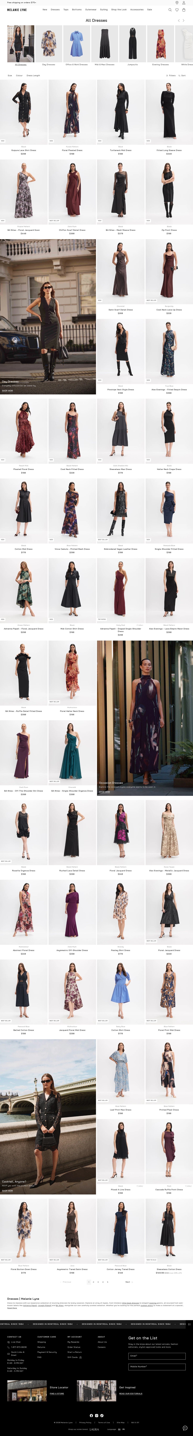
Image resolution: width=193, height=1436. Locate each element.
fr (123, 1429)
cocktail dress (147, 1305)
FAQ (39, 1357)
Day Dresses (48, 65)
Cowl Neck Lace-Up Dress (169, 310)
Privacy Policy (85, 1422)
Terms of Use (104, 1422)
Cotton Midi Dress (24, 549)
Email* (134, 1356)
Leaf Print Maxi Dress (120, 1110)
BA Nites (59, 1305)
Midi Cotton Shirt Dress (72, 629)
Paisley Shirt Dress (120, 950)
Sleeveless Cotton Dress (169, 1269)
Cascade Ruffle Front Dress (169, 1190)
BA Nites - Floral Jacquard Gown (24, 230)
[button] (179, 20)
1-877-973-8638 (19, 1347)
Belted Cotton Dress (24, 1030)
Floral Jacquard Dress (121, 871)
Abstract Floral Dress (23, 950)
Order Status (74, 1347)
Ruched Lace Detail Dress (72, 871)
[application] (185, 1428)
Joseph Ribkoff (44, 1305)
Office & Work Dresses (77, 65)
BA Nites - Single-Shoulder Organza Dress (72, 791)
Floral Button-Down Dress (24, 1269)
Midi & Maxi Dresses (104, 65)
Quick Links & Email (17, 1353)
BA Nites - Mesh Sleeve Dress (120, 230)
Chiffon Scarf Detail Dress (72, 230)
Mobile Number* (139, 1367)
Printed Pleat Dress (169, 1110)
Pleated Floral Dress (24, 469)
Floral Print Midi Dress (169, 1030)
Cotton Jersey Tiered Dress (121, 1269)
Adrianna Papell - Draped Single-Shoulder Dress (120, 630)
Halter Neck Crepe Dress (169, 469)
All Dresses (21, 65)
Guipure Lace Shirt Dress (23, 150)
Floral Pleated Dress (72, 150)
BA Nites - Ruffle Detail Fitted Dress (24, 711)
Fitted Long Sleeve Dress (169, 150)
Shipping (42, 1342)
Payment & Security (47, 1352)
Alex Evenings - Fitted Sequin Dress (169, 390)
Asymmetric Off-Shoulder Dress (72, 950)
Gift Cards (73, 1357)
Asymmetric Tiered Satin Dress (72, 1269)
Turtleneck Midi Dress (121, 150)
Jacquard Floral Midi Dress (72, 1030)
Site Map (121, 1422)
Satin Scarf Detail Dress (121, 310)
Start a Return (75, 1352)
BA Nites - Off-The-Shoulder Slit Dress (23, 791)
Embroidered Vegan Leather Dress (120, 549)
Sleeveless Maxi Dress (121, 469)
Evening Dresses (160, 65)
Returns (41, 1347)
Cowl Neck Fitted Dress (72, 469)
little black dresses (130, 1303)
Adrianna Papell (30, 1305)
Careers (102, 1347)
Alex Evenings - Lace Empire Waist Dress (169, 629)
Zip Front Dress (169, 230)
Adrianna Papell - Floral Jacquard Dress (23, 629)
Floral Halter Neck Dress (72, 711)
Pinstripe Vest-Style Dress (121, 390)
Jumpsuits (132, 65)
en (119, 1429)
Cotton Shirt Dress (120, 1030)
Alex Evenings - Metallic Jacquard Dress (169, 871)
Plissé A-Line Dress (121, 1190)
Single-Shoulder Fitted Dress (169, 549)
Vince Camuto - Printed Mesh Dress (72, 549)
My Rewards (73, 1342)
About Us (102, 1342)
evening (153, 1303)
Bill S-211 (135, 1422)
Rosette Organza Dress (23, 871)
